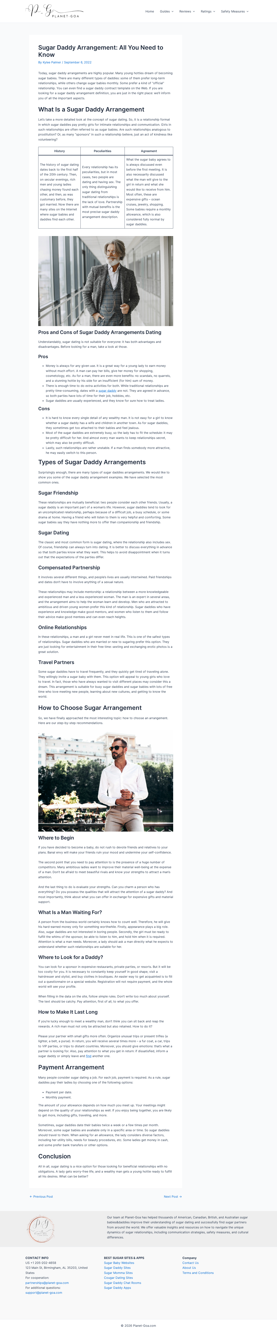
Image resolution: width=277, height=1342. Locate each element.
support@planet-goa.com (43, 1292)
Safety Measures (233, 11)
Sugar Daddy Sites (117, 1268)
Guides (165, 11)
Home (149, 11)
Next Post (173, 1196)
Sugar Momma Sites (118, 1273)
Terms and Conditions (198, 1273)
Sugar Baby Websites (119, 1263)
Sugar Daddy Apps (117, 1288)
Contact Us (190, 1263)
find (88, 1056)
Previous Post (41, 1196)
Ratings (206, 11)
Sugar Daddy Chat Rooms (122, 1283)
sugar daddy (107, 390)
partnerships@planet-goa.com (47, 1283)
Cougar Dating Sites (118, 1278)
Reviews (185, 11)
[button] (172, 11)
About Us (189, 1268)
